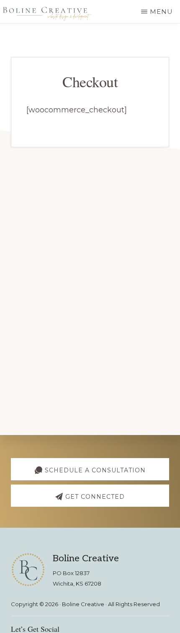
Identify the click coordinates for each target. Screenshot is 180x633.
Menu (161, 12)
